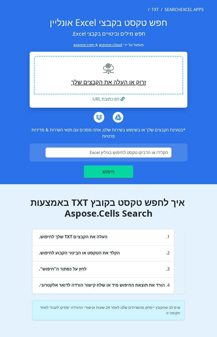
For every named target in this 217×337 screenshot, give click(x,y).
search (172, 9)
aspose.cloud (110, 44)
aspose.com (84, 44)
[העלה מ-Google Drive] (118, 117)
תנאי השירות (60, 130)
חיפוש (108, 171)
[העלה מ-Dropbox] (99, 117)
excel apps (192, 9)
